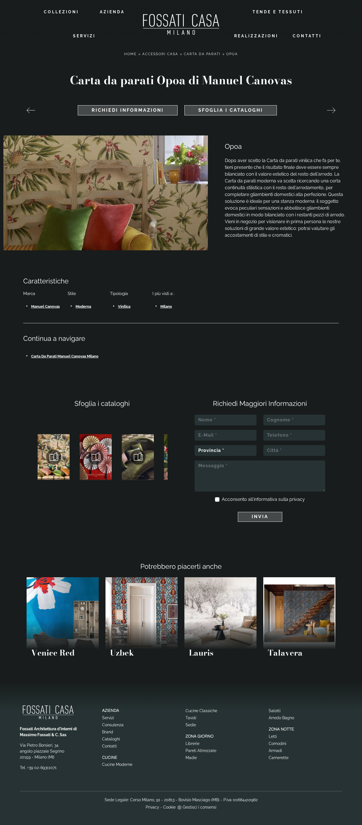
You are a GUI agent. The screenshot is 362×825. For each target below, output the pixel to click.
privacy (297, 499)
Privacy (152, 807)
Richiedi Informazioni (128, 110)
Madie (191, 757)
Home (130, 54)
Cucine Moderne (117, 764)
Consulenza (113, 725)
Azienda (112, 12)
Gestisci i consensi (199, 807)
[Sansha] (331, 110)
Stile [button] (72, 293)
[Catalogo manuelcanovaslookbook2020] (53, 457)
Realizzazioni (256, 36)
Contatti (307, 36)
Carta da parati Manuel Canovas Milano (64, 356)
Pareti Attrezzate (201, 750)
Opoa (232, 54)
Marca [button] (29, 293)
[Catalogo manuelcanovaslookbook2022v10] (96, 457)
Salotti (275, 710)
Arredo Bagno (281, 718)
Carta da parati (202, 54)
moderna (83, 306)
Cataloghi (111, 739)
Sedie (191, 725)
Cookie (169, 807)
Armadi (275, 750)
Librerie (192, 743)
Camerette (278, 757)
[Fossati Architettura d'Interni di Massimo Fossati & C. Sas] (181, 24)
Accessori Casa (160, 54)
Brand (107, 732)
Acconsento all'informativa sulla (263, 499)
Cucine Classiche (201, 710)
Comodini (277, 743)
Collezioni (61, 12)
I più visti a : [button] (163, 293)
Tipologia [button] (119, 293)
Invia (260, 516)
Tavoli (191, 718)
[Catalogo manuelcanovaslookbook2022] (138, 457)
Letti (273, 736)
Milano (166, 306)
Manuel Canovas (45, 306)
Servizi (84, 36)
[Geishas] (31, 110)
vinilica (124, 306)
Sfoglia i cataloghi (230, 110)
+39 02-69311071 (42, 767)
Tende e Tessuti (278, 12)
